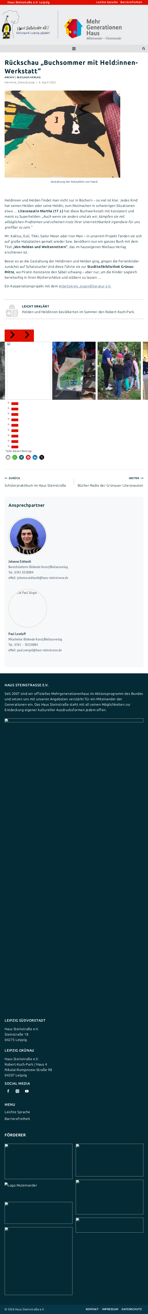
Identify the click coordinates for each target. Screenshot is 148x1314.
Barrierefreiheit (131, 2)
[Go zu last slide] (12, 336)
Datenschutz (132, 1309)
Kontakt (92, 1309)
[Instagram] (17, 1091)
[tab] (14, 403)
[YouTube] (26, 1091)
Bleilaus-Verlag (29, 77)
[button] (8, 457)
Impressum (110, 1309)
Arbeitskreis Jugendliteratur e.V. (85, 286)
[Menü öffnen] (74, 48)
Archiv (10, 77)
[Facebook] (8, 1091)
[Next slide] (26, 336)
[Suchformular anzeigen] (143, 48)
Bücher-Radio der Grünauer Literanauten (110, 482)
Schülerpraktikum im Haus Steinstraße (35, 482)
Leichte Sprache (107, 2)
